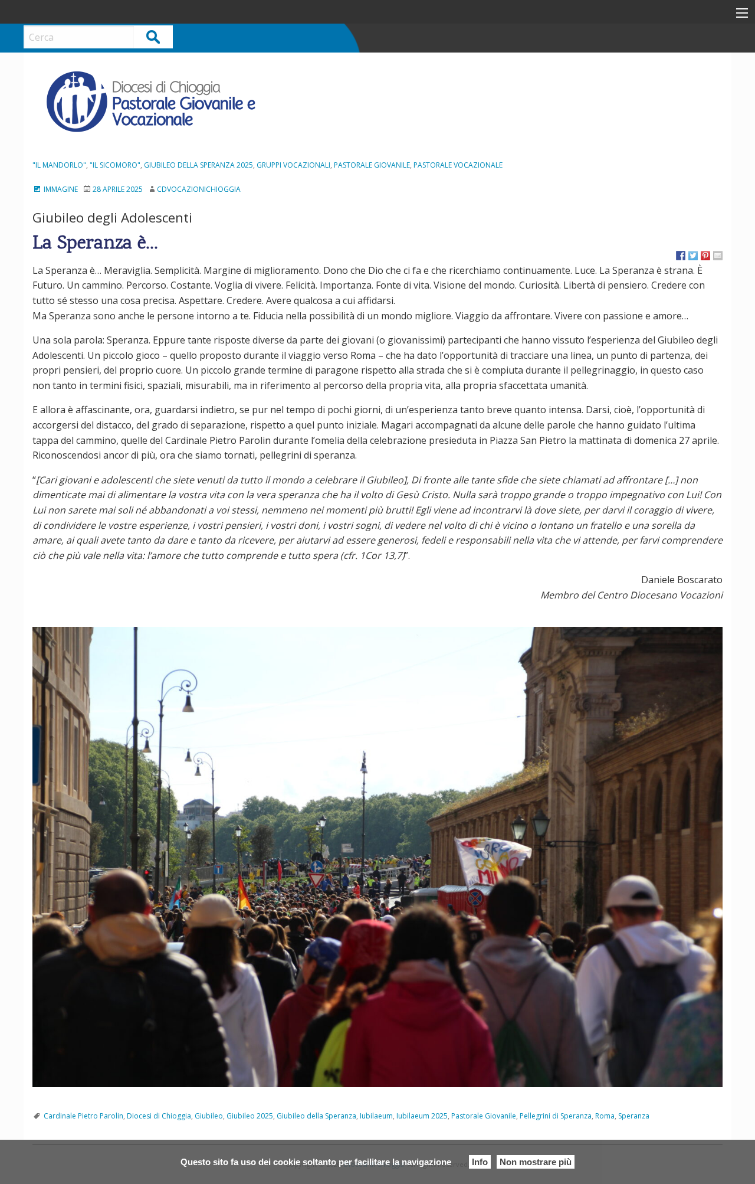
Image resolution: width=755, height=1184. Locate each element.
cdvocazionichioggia (199, 189)
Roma (605, 1116)
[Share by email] (718, 255)
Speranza (633, 1116)
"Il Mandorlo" (59, 165)
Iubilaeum (376, 1116)
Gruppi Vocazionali (293, 165)
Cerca (154, 36)
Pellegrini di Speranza (556, 1116)
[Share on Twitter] (693, 255)
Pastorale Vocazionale (458, 165)
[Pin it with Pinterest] (705, 255)
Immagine (60, 189)
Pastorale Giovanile (372, 165)
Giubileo (209, 1116)
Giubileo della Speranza (316, 1116)
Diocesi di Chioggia (159, 1116)
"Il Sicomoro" (115, 165)
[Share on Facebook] (680, 255)
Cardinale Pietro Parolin (83, 1116)
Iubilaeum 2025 (422, 1116)
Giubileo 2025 (249, 1116)
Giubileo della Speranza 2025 (198, 165)
